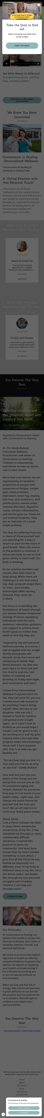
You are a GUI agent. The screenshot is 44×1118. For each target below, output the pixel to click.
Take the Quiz (22, 46)
